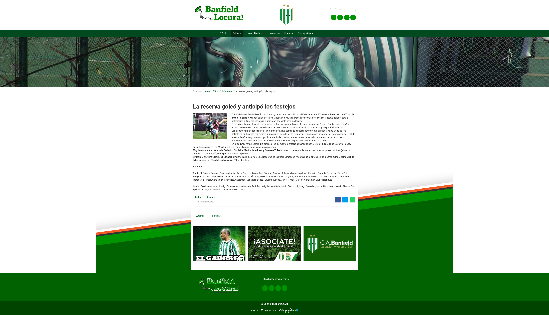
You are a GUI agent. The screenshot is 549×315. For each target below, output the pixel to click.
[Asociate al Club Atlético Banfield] (274, 243)
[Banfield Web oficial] (330, 243)
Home (207, 91)
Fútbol (216, 91)
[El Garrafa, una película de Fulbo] (219, 243)
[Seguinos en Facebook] (333, 17)
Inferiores (227, 91)
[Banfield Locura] (219, 15)
